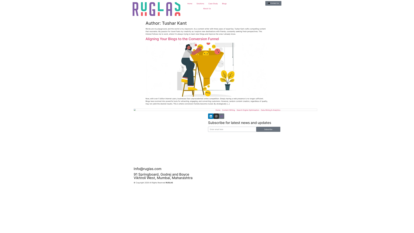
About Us (207, 8)
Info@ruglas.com (147, 169)
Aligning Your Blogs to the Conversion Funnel (182, 39)
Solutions (200, 3)
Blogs (224, 3)
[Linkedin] (210, 116)
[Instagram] (216, 116)
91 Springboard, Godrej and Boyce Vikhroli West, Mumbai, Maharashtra (163, 176)
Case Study (213, 3)
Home (189, 3)
